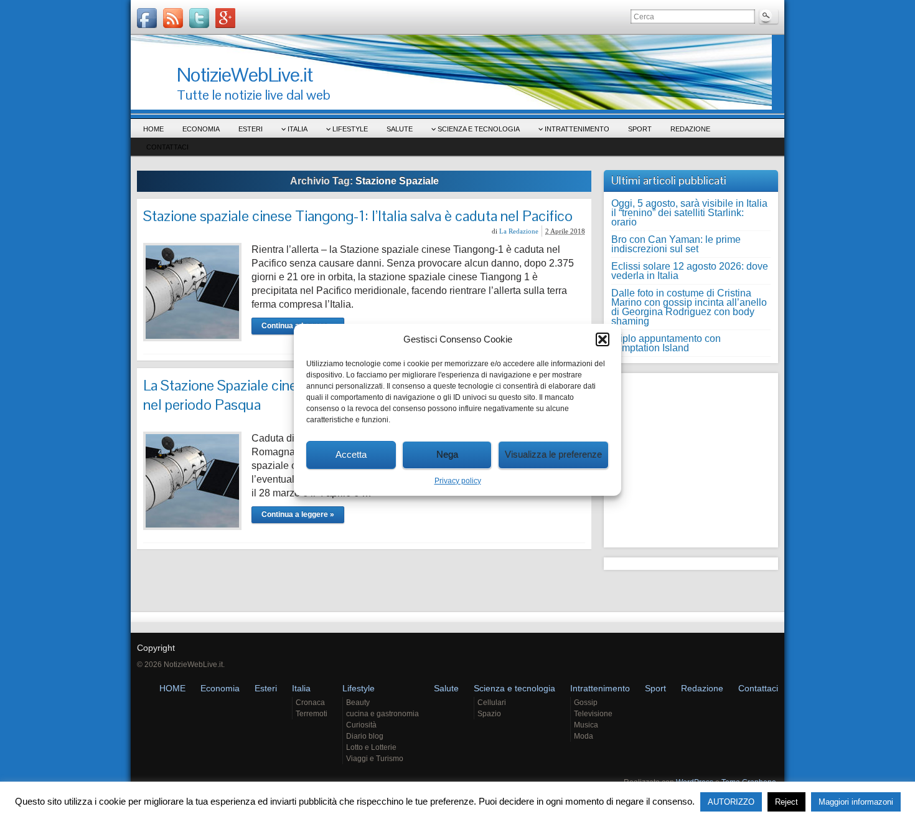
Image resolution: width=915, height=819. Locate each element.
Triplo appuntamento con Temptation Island (666, 343)
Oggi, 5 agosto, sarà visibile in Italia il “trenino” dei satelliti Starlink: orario (689, 212)
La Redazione (518, 231)
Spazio (489, 713)
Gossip (586, 702)
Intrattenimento (577, 129)
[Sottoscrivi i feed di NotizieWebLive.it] (173, 18)
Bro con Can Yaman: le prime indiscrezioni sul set (676, 244)
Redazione (690, 129)
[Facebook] (147, 18)
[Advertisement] (689, 457)
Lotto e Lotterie (371, 747)
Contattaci (167, 147)
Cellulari (491, 702)
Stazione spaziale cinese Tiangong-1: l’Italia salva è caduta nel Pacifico (358, 215)
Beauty (358, 702)
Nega (447, 454)
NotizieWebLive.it (244, 74)
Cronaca (310, 702)
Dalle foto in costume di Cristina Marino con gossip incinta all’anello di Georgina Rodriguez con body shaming (689, 307)
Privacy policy (457, 480)
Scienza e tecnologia (479, 129)
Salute (400, 129)
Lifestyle (350, 129)
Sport (640, 129)
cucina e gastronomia (382, 713)
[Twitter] (199, 18)
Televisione (593, 713)
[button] (602, 339)
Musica (586, 725)
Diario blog (364, 736)
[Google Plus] (225, 18)
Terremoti (311, 713)
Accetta (351, 454)
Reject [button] (786, 802)
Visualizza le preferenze (553, 454)
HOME (153, 129)
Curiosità (361, 725)
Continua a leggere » (297, 514)
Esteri (250, 129)
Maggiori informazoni (856, 802)
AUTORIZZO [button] (731, 802)
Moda (583, 736)
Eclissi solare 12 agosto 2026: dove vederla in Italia (689, 271)
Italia (297, 129)
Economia (201, 129)
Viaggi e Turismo (374, 758)
